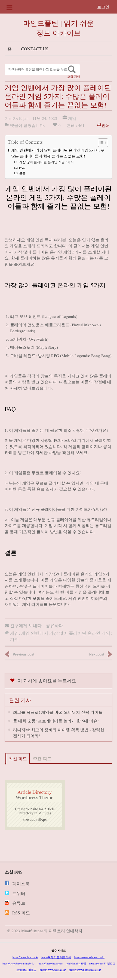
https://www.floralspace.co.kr (85, 970)
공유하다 (54, 625)
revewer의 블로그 (26, 970)
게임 (72, 118)
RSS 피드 (21, 913)
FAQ (22, 167)
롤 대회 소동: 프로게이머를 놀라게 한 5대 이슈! (56, 720)
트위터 (18, 893)
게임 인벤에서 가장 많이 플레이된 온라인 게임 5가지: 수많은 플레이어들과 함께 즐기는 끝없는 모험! (57, 153)
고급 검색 (73, 76)
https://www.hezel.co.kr (53, 970)
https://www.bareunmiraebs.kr (18, 963)
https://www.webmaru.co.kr (89, 957)
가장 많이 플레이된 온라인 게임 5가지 (46, 162)
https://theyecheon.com (50, 963)
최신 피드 (17, 758)
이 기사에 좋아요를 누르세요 (46, 680)
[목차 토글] (100, 142)
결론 (22, 173)
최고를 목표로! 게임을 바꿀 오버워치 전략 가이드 (58, 712)
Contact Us (34, 48)
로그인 (103, 6)
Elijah (24, 118)
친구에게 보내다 (26, 625)
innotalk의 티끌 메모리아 (56, 957)
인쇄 (105, 125)
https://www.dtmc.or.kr (25, 957)
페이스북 (21, 883)
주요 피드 (42, 758)
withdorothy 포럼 (76, 963)
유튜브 (18, 903)
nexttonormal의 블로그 (102, 963)
